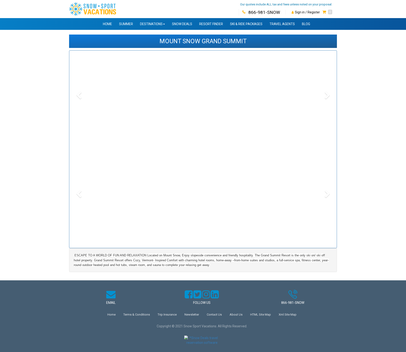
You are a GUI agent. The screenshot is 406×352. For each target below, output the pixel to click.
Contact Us (214, 314)
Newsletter (191, 314)
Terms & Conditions (136, 314)
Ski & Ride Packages (246, 24)
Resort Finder (211, 24)
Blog (306, 24)
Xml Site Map (288, 314)
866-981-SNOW (264, 12)
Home (107, 24)
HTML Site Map (260, 314)
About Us (236, 314)
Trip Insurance (167, 314)
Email (111, 303)
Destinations (151, 24)
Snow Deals (182, 24)
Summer (126, 24)
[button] (327, 12)
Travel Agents (282, 24)
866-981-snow (292, 303)
